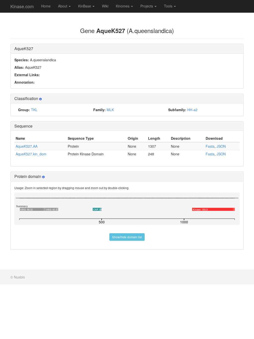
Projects (147, 5)
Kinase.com (22, 6)
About (63, 5)
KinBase (85, 5)
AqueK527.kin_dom (31, 153)
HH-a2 (192, 109)
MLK (110, 109)
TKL (34, 109)
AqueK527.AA (26, 146)
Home (46, 5)
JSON (221, 146)
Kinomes (123, 5)
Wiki (105, 5)
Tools (168, 5)
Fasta (210, 146)
